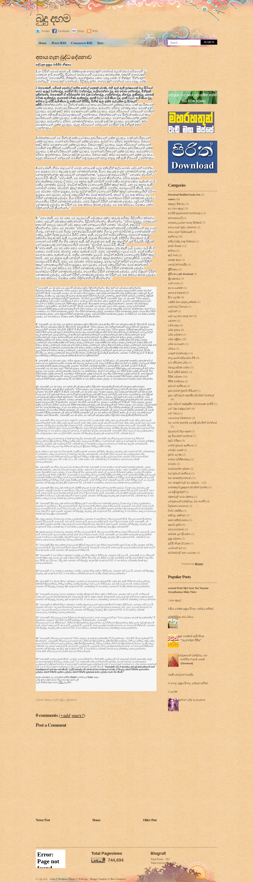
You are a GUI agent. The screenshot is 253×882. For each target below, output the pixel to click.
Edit (100, 43)
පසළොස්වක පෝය (178, 367)
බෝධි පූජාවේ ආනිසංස (180, 445)
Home (43, 43)
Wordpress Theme (66, 879)
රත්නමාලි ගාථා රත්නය (180, 496)
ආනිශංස (172, 236)
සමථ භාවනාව (176, 529)
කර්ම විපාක (174, 245)
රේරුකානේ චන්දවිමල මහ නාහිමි (187, 501)
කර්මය (172, 250)
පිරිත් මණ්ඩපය (176, 381)
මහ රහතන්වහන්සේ (179, 477)
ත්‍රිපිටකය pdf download (180, 273)
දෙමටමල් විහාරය (177, 306)
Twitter (45, 31)
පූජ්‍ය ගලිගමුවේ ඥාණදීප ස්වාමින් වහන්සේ (191, 395)
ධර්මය (171, 348)
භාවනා (172, 463)
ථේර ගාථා (173, 283)
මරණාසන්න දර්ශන (178, 468)
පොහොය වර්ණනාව (179, 417)
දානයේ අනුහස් (176, 292)
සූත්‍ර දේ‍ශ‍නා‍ (174, 538)
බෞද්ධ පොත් (175, 450)
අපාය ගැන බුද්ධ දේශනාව (63, 57)
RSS (95, 31)
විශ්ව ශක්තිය (175, 510)
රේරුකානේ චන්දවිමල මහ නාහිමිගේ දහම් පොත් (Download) (192, 659)
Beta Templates (118, 879)
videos (171, 199)
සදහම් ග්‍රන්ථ (175, 524)
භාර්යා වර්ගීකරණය (179, 459)
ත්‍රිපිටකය (173, 269)
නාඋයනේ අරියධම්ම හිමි (181, 357)
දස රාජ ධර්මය (185, 616)
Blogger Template (98, 879)
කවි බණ (173, 255)
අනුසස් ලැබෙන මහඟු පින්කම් (184, 222)
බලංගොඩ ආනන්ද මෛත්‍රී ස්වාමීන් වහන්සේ (192, 422)
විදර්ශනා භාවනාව (178, 505)
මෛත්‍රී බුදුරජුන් (176, 491)
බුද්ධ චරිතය (174, 440)
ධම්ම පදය (173, 325)
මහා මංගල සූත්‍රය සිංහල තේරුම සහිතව (186, 683)
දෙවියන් (172, 311)
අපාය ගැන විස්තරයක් (180, 231)
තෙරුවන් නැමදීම (177, 264)
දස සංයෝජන (175, 287)
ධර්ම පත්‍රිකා (174, 339)
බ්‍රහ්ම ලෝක (175, 454)
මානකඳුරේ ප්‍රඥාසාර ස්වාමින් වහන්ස (188, 487)
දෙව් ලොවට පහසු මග (180, 316)
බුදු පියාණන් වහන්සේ (180, 435)
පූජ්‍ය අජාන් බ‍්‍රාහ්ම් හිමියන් (182, 390)
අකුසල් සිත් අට (176, 203)
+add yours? (72, 715)
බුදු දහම (53, 18)
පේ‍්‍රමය (173, 413)
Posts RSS (59, 43)
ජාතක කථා (174, 259)
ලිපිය (61, 682)
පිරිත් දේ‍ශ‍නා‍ (175, 376)
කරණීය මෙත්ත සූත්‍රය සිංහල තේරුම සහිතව (189, 608)
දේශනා (172, 320)
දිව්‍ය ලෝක (174, 297)
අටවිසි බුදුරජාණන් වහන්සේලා (185, 213)
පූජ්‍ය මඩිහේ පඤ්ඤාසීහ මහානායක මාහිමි (190, 403)
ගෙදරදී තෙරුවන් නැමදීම (179, 674)
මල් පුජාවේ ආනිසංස (179, 473)
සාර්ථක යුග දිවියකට (179, 533)
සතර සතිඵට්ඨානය (178, 520)
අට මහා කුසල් (176, 208)
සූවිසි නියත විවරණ (178, 543)
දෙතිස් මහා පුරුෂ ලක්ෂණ (182, 301)
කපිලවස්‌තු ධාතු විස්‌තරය (181, 241)
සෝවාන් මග (175, 548)
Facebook (63, 31)
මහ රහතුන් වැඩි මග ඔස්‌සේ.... (184, 482)
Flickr (80, 31)
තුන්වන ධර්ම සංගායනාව (192, 699)
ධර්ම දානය (174, 329)
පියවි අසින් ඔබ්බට (178, 371)
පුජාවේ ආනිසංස (177, 385)
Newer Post (43, 819)
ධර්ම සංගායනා (176, 343)
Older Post (150, 819)
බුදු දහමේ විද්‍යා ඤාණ (179, 431)
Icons (52, 879)
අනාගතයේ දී (175, 217)
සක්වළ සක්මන (176, 515)
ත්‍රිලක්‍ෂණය (174, 278)
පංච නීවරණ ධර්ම (178, 362)
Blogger (199, 563)
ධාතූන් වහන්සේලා (178, 353)
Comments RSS (81, 43)
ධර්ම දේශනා (175, 334)
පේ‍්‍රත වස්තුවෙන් (179, 408)
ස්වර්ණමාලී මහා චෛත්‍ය (182, 552)
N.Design (83, 879)
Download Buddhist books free (184, 194)
